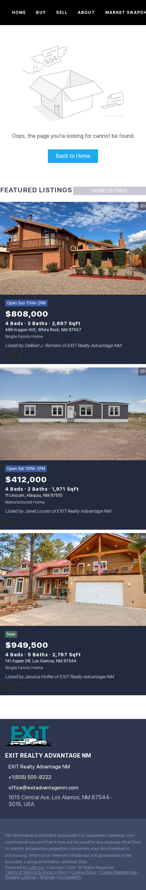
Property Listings (20, 877)
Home (19, 12)
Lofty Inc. (36, 867)
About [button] (86, 12)
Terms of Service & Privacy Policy (36, 872)
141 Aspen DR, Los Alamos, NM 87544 (40, 661)
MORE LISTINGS (109, 190)
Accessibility (70, 877)
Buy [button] (40, 12)
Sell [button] (62, 12)
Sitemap (47, 877)
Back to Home (73, 156)
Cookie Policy (83, 872)
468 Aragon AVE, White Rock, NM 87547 (43, 329)
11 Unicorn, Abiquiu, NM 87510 (33, 495)
